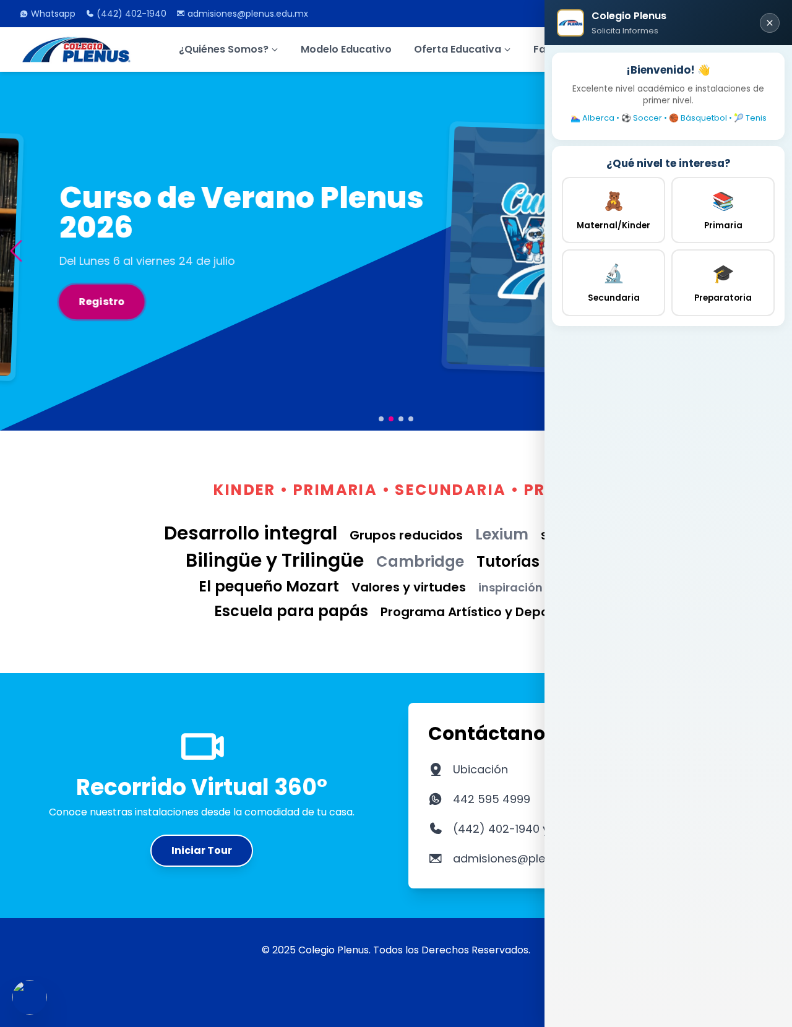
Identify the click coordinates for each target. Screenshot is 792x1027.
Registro (61, 301)
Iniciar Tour (201, 850)
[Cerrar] (770, 23)
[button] (16, 251)
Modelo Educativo (346, 49)
